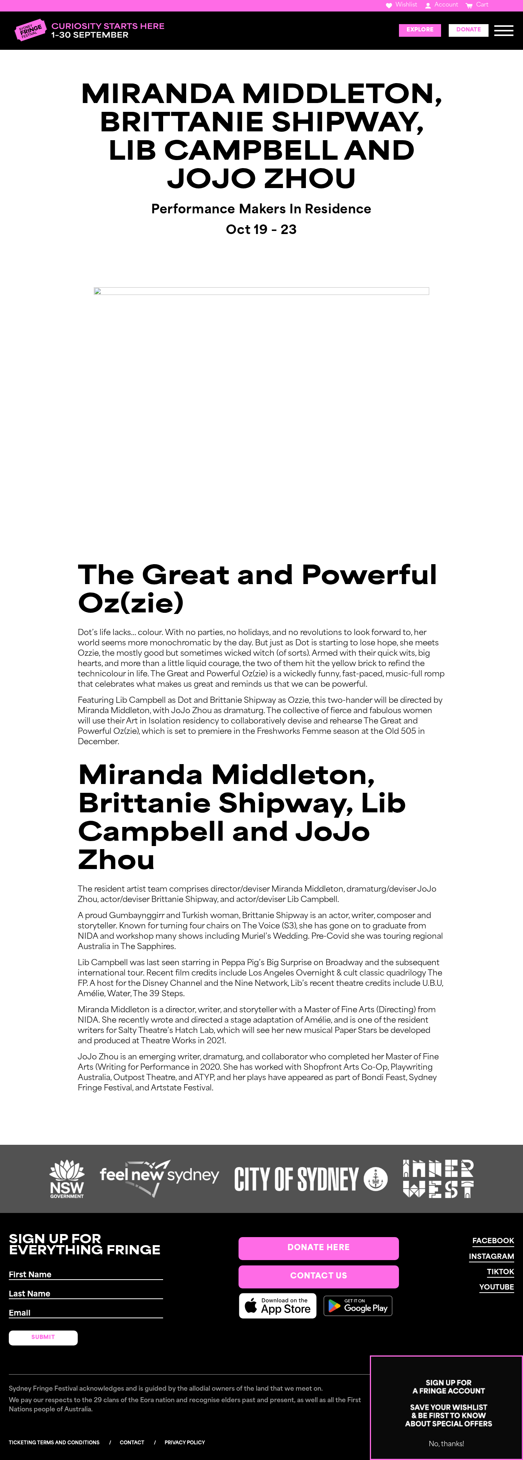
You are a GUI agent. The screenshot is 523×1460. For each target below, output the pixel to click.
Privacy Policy (185, 1443)
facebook (493, 1241)
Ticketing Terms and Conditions (54, 1443)
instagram (491, 1257)
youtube (496, 1288)
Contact (132, 1443)
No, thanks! (446, 1444)
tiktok (500, 1272)
